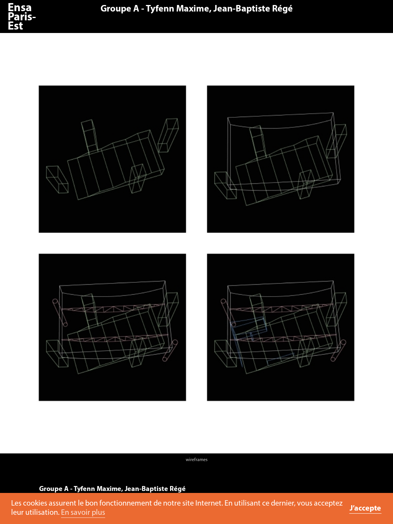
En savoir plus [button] (83, 513)
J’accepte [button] (365, 508)
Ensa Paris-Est (22, 17)
